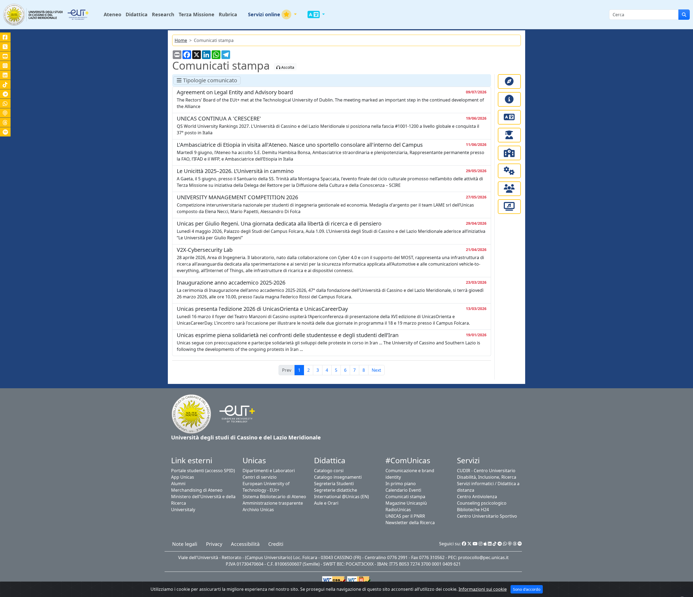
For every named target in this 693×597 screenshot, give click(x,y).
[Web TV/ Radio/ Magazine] (509, 206)
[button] (272, 14)
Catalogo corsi (329, 471)
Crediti (275, 544)
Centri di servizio (260, 477)
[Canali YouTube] (5, 56)
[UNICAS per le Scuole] (509, 153)
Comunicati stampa (405, 497)
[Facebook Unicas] (464, 544)
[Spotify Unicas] (520, 544)
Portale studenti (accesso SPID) (203, 471)
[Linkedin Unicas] (490, 544)
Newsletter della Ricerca (410, 523)
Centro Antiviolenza (477, 497)
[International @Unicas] (509, 117)
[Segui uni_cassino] (5, 46)
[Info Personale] (509, 188)
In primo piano (400, 484)
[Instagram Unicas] (480, 544)
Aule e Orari (326, 503)
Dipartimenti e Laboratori (269, 471)
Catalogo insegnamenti (338, 477)
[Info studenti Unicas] (509, 99)
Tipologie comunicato (209, 80)
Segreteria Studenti (334, 484)
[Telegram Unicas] (500, 544)
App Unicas (182, 477)
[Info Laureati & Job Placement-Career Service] (509, 135)
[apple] (485, 544)
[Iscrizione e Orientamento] (509, 81)
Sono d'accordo (526, 589)
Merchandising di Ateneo (197, 490)
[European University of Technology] (85, 14)
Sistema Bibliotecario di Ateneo (274, 497)
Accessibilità (245, 544)
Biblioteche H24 (473, 510)
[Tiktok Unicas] (494, 544)
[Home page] (191, 413)
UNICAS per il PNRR (405, 516)
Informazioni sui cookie (483, 589)
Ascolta (287, 67)
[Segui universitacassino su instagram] (5, 65)
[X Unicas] (469, 544)
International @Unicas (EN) (341, 497)
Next (376, 370)
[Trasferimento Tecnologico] (509, 171)
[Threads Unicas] (515, 544)
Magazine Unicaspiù (406, 503)
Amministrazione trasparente (273, 503)
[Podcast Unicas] (510, 544)
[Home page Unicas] (33, 14)
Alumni (178, 484)
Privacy (214, 544)
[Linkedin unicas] (5, 75)
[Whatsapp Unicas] (505, 544)
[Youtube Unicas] (475, 544)
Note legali (184, 544)
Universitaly (183, 510)
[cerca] (684, 14)
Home (181, 40)
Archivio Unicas (258, 510)
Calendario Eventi (403, 490)
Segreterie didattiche (335, 490)
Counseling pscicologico (481, 503)
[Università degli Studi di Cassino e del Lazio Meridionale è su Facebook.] (5, 37)
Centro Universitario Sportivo (487, 516)
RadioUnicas (398, 510)
